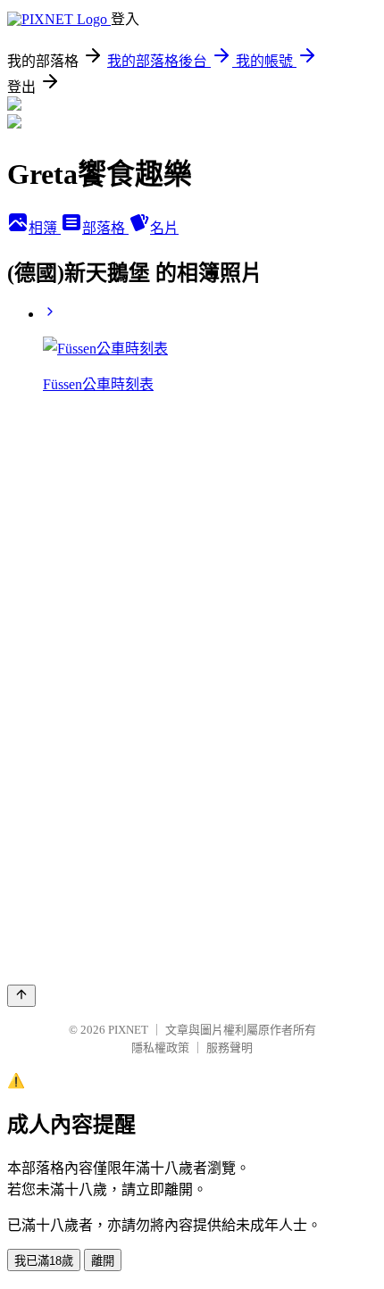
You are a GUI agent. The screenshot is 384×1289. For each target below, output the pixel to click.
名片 (164, 228)
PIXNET (128, 1029)
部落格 (105, 228)
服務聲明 (229, 1047)
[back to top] (21, 996)
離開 (102, 1261)
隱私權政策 (160, 1047)
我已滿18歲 (43, 1261)
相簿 (45, 228)
